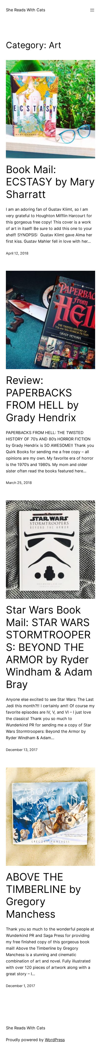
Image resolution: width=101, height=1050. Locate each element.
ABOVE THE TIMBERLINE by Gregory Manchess (43, 895)
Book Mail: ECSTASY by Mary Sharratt (50, 181)
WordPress (55, 1039)
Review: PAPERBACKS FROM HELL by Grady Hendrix (42, 398)
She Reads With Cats (25, 9)
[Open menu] (92, 10)
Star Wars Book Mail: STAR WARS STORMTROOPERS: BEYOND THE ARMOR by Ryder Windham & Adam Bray (49, 647)
